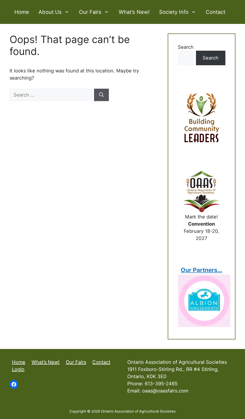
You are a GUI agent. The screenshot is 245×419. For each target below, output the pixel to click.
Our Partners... (201, 270)
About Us (50, 12)
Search (186, 47)
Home (21, 12)
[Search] (101, 95)
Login (18, 369)
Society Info (174, 12)
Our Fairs (90, 12)
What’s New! (134, 12)
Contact (215, 12)
